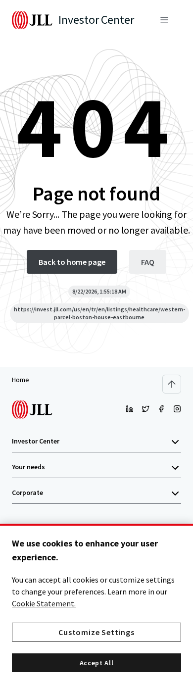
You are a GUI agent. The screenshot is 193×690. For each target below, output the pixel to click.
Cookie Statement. (44, 603)
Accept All (97, 662)
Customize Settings (96, 632)
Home (20, 379)
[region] (96, 607)
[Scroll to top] (171, 384)
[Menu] (164, 20)
